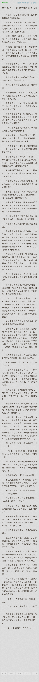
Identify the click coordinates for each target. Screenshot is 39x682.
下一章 (35, 673)
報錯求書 (29, 3)
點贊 (11, 673)
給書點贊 (24, 3)
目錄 (19, 673)
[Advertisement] (19, 650)
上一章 (4, 673)
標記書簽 (18, 3)
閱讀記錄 (35, 3)
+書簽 (27, 673)
